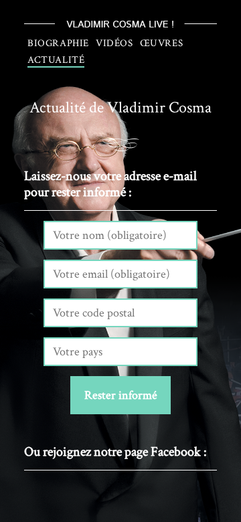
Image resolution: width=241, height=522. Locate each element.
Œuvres (161, 43)
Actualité (55, 60)
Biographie (58, 43)
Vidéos (114, 43)
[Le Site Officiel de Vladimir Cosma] (120, 24)
